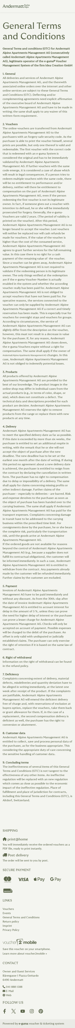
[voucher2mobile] (20, 942)
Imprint (7, 926)
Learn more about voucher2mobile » (25, 953)
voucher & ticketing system (41, 1023)
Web (8, 995)
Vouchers (8, 909)
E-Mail (10, 991)
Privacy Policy (11, 930)
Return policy (11, 921)
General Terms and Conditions (21, 917)
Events (7, 913)
